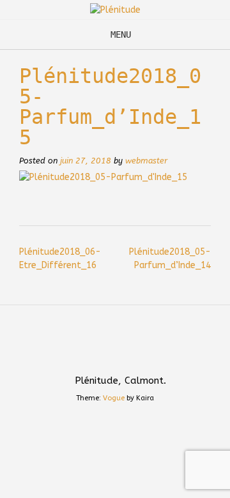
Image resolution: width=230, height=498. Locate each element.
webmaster (146, 160)
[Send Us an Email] (103, 352)
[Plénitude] (115, 10)
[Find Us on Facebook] (127, 352)
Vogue (114, 398)
